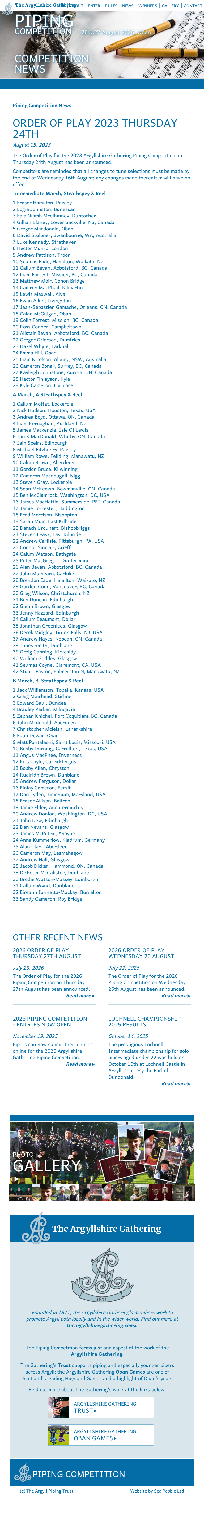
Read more (81, 995)
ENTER (94, 5)
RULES (111, 5)
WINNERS (147, 5)
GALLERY (170, 5)
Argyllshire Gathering (96, 1353)
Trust (65, 1364)
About (76, 5)
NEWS (128, 5)
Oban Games (130, 1371)
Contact (193, 5)
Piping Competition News (42, 105)
